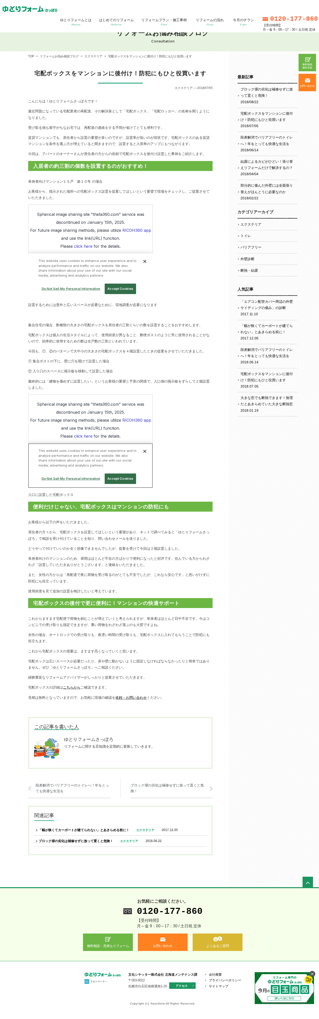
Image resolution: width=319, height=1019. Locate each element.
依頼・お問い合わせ (131, 698)
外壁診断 (247, 259)
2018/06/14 (266, 143)
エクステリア (250, 224)
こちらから (71, 687)
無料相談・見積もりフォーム (108, 946)
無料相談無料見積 (307, 66)
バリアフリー (250, 247)
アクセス (182, 986)
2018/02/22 (266, 191)
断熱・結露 (249, 270)
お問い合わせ (307, 85)
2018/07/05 (266, 119)
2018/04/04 (266, 167)
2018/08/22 (266, 95)
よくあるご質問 (217, 946)
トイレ (245, 236)
